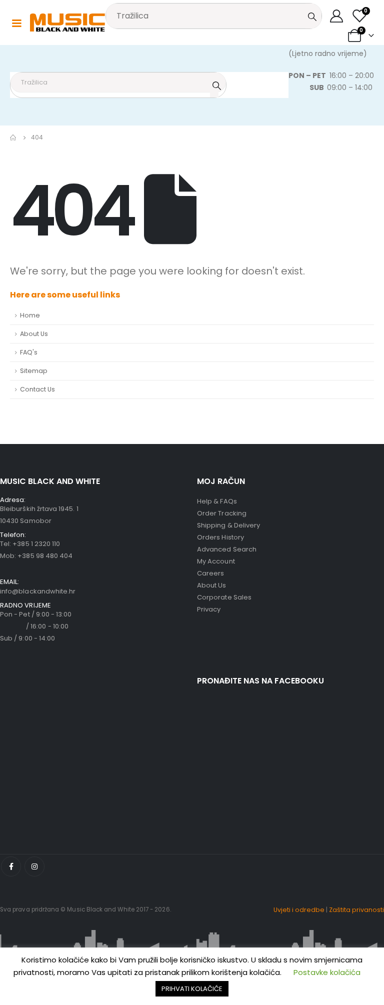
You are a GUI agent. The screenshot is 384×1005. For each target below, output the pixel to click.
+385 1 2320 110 (36, 543)
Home (30, 315)
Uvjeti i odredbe (299, 910)
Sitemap (34, 370)
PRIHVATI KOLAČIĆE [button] (192, 989)
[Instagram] (34, 866)
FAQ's (29, 352)
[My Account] (336, 16)
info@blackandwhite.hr (38, 591)
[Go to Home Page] (13, 138)
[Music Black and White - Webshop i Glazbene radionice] (67, 23)
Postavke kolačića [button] (327, 972)
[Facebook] (11, 866)
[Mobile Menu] (16, 22)
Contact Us (37, 389)
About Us (34, 334)
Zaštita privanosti (356, 910)
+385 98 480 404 (45, 555)
